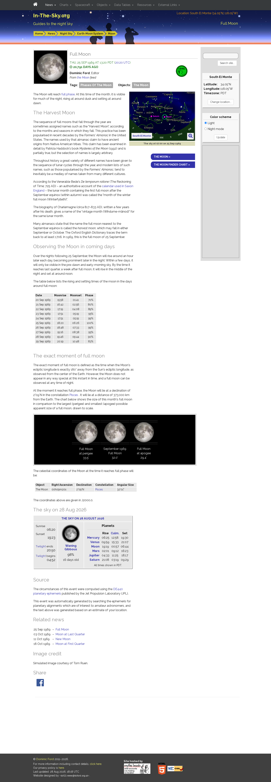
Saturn (95, 560)
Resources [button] (144, 5)
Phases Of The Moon (96, 85)
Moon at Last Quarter (70, 634)
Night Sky (66, 33)
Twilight (41, 546)
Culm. (115, 533)
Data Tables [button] (122, 5)
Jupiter (94, 555)
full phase (68, 94)
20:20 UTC (122, 62)
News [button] (49, 5)
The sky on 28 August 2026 (82, 518)
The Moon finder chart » (172, 164)
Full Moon (62, 629)
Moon (111, 33)
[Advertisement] (220, 201)
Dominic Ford (45, 759)
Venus (95, 542)
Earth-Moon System (90, 33)
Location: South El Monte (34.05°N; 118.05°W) (207, 13)
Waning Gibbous (71, 547)
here (61, 767)
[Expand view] (190, 136)
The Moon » (162, 156)
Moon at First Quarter (70, 644)
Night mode (215, 129)
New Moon (62, 639)
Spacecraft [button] (83, 5)
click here (95, 763)
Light (211, 123)
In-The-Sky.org (51, 16)
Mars (96, 551)
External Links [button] (168, 5)
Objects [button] (102, 5)
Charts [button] (64, 5)
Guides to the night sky (53, 24)
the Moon (83, 77)
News (51, 33)
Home (39, 33)
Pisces (73, 395)
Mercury (93, 537)
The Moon (140, 85)
